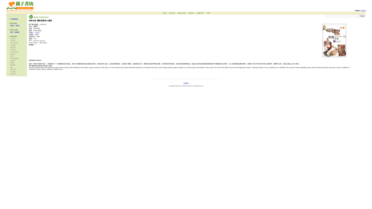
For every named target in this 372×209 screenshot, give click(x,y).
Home (164, 13)
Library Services (182, 13)
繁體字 (12, 25)
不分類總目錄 (14, 19)
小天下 (37, 32)
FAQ (208, 13)
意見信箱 (186, 83)
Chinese (363, 10)
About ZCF (172, 13)
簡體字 (17, 25)
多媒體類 (16, 32)
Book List (191, 13)
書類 (11, 32)
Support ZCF (200, 13)
